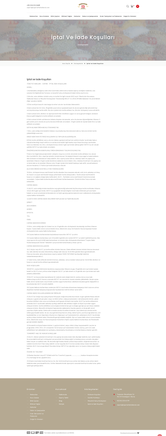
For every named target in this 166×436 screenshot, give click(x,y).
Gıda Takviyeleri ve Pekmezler (111, 16)
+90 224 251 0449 (33, 5)
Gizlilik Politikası (94, 398)
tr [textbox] (137, 6)
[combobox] (137, 6)
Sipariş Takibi (63, 398)
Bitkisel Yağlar (67, 16)
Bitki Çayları (55, 16)
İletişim (61, 404)
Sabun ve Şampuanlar (90, 16)
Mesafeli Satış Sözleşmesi (97, 401)
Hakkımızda (63, 394)
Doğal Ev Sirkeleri (130, 16)
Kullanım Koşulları (94, 394)
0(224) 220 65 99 (123, 400)
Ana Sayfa (66, 63)
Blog (60, 401)
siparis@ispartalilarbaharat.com (38, 7)
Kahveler (77, 16)
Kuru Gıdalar (44, 16)
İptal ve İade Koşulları (95, 404)
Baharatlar (34, 16)
